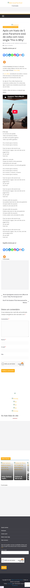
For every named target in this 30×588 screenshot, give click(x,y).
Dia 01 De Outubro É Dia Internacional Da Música (15, 301)
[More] (4, 59)
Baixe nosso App (5, 537)
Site (2, 354)
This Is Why (17, 70)
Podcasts (3, 530)
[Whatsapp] (12, 52)
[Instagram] (15, 52)
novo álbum (7, 74)
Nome (3, 340)
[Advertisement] (15, 275)
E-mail (3, 347)
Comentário (5, 319)
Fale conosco (4, 540)
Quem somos (4, 527)
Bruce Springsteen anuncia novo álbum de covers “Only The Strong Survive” (15, 296)
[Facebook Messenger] (17, 52)
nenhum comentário (8, 45)
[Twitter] (6, 52)
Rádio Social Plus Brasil (22, 43)
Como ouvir (4, 533)
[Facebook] (4, 52)
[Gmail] (20, 52)
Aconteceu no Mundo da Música (10, 27)
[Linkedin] (9, 52)
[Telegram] (23, 52)
